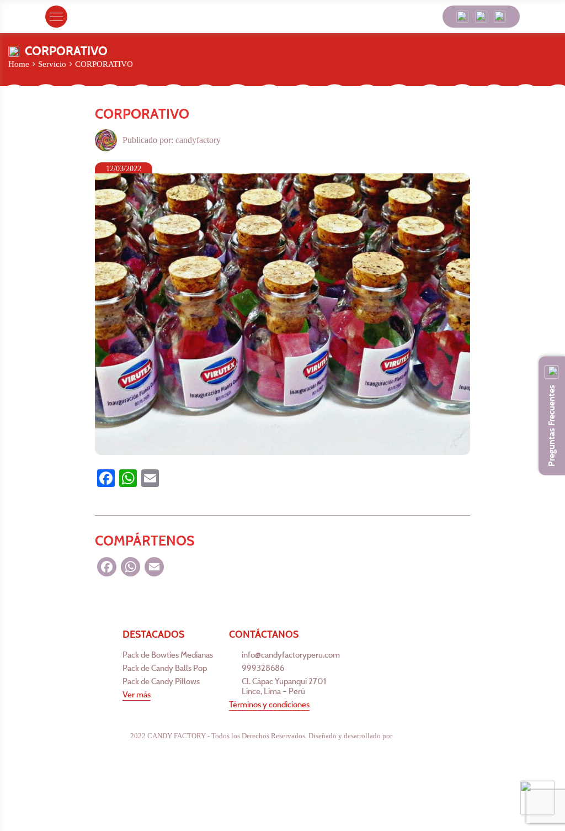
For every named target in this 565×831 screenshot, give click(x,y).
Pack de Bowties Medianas (167, 655)
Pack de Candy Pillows (161, 681)
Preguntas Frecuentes (551, 425)
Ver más (136, 695)
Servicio (52, 64)
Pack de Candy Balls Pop (164, 668)
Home (18, 64)
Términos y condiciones (269, 705)
